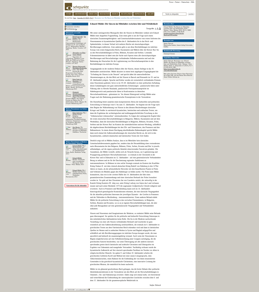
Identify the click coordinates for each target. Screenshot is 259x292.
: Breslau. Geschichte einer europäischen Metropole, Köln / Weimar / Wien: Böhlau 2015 (75, 161)
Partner (177, 2)
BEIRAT (115, 14)
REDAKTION (105, 14)
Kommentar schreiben (73, 27)
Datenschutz (185, 2)
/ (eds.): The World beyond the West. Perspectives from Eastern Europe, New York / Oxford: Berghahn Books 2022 (76, 71)
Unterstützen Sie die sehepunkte (76, 185)
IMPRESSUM (140, 14)
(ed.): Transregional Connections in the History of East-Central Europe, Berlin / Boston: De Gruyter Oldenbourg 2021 (76, 84)
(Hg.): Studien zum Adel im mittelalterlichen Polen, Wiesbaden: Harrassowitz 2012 (76, 173)
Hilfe (192, 2)
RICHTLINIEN (126, 14)
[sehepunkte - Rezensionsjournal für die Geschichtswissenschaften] (129, 6)
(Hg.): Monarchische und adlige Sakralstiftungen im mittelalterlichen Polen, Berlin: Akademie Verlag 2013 (76, 150)
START (68, 14)
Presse (171, 2)
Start (74, 18)
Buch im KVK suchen (170, 35)
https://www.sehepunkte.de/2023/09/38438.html (172, 69)
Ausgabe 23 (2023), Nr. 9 (85, 18)
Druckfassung (70, 29)
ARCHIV (150, 14)
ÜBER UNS (93, 14)
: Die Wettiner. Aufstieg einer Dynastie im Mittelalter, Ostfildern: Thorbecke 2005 (76, 130)
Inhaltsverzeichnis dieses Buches (174, 33)
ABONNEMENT (81, 14)
